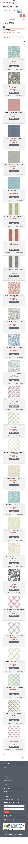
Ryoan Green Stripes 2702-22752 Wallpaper (14, 216)
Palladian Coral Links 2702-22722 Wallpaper (14, 740)
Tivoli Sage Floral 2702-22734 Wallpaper (14, 530)
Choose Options (15, 66)
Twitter (5, 819)
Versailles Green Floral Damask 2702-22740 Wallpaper (14, 426)
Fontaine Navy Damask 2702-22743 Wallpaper (14, 348)
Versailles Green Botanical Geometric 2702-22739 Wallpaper (14, 452)
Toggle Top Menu (14, 0)
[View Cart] (24, 15)
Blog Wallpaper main (8, 791)
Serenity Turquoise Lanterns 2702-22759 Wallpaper (14, 60)
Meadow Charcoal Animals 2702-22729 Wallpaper (14, 583)
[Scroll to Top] (23, 758)
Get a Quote (11, 24)
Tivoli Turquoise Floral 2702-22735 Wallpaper (14, 505)
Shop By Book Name (10, 32)
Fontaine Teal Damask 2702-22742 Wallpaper (14, 374)
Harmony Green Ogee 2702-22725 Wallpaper (14, 662)
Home (4, 32)
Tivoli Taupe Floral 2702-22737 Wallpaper (14, 478)
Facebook (12, 819)
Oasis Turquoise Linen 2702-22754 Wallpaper (14, 191)
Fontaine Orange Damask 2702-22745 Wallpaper (14, 296)
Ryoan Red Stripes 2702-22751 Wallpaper (14, 243)
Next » (24, 41)
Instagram (14, 819)
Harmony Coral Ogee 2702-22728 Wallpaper (14, 609)
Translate (13, 30)
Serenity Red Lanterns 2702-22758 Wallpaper (14, 86)
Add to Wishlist (8, 69)
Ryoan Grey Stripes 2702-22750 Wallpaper (14, 269)
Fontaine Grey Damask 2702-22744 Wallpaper (14, 322)
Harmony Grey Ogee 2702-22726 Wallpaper (14, 635)
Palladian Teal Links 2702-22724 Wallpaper (14, 687)
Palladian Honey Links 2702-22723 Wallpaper (14, 714)
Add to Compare (19, 69)
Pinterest (10, 819)
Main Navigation (4, 27)
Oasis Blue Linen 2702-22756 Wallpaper (14, 138)
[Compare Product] (21, 15)
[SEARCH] (23, 19)
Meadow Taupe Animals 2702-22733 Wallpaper (14, 557)
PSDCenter (14, 835)
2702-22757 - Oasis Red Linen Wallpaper (14, 112)
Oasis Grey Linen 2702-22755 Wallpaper (14, 164)
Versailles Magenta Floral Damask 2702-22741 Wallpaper (14, 400)
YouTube (7, 819)
